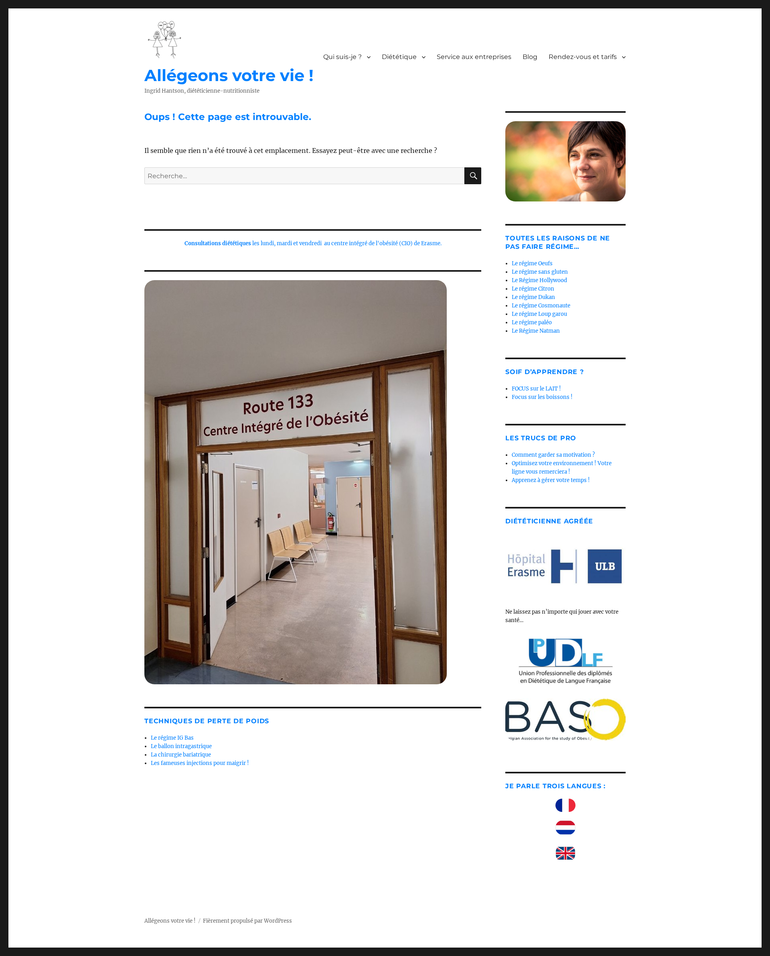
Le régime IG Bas (172, 737)
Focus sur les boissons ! (542, 397)
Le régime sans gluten (540, 271)
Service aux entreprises (474, 57)
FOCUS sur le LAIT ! (536, 388)
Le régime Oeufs (532, 263)
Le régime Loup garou (539, 314)
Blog (530, 57)
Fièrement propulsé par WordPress (247, 920)
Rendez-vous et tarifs (583, 57)
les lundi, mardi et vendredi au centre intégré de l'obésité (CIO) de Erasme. (313, 243)
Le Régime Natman (536, 330)
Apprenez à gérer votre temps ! (551, 480)
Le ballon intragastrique (181, 746)
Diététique (399, 57)
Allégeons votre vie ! (229, 75)
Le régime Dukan (533, 297)
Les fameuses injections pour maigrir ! (200, 763)
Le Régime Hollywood (539, 280)
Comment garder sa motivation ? (553, 455)
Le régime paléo (532, 322)
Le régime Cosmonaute (541, 305)
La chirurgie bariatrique (181, 754)
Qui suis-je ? (342, 57)
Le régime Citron (533, 288)
